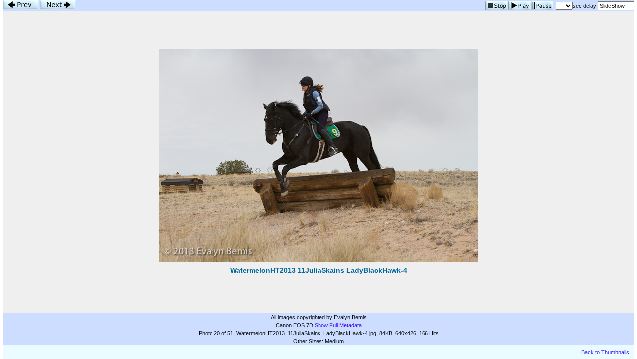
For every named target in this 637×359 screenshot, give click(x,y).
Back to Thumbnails (605, 352)
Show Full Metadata (338, 325)
